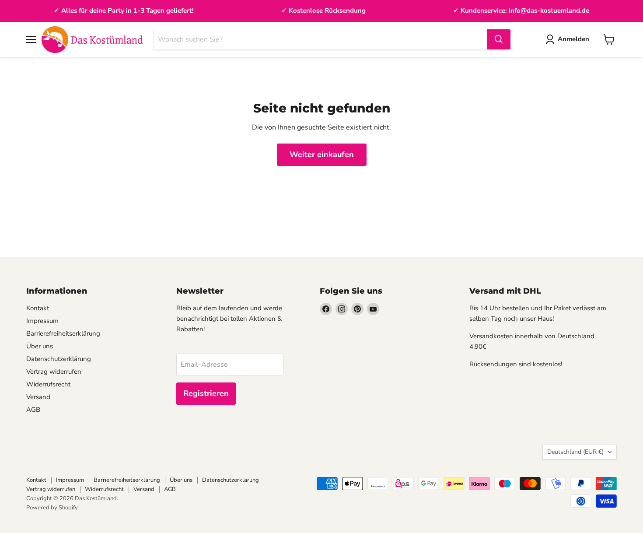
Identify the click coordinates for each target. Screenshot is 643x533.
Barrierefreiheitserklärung (63, 333)
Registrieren (206, 393)
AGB (33, 409)
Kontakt (37, 308)
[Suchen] (498, 39)
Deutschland (575, 452)
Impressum (42, 320)
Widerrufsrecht (48, 384)
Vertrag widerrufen (53, 371)
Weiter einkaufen (322, 154)
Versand (38, 397)
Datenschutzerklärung (58, 358)
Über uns (39, 346)
